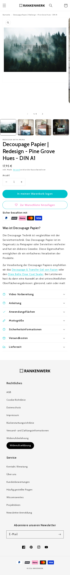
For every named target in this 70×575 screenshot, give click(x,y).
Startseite (6, 15)
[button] (4, 5)
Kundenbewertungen (18, 481)
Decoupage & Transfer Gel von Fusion (35, 269)
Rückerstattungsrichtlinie (20, 422)
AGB (9, 392)
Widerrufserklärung (20, 445)
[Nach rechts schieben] (42, 114)
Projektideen (14, 504)
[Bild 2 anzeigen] (26, 127)
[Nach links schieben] (27, 114)
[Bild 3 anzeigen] (43, 127)
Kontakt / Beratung (17, 466)
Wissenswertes (15, 497)
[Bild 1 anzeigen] (8, 127)
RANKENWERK (38, 568)
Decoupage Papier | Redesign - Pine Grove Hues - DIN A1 (35, 15)
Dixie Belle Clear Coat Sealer (25, 274)
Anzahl (6, 175)
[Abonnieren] (59, 534)
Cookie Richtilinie (16, 399)
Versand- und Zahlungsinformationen (28, 430)
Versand (16, 170)
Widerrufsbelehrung (17, 438)
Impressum (13, 415)
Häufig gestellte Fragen (20, 489)
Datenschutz (14, 407)
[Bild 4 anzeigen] (61, 127)
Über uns (11, 474)
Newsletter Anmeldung (19, 512)
